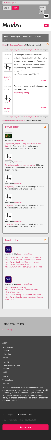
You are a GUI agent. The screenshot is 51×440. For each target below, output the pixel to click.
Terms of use (7, 380)
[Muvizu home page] (11, 24)
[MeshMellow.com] (24, 415)
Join (15, 8)
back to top (25, 427)
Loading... (9, 329)
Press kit (5, 362)
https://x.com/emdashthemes (17, 264)
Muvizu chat (12, 240)
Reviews (5, 368)
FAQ (5, 40)
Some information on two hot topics (20, 165)
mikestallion (18, 162)
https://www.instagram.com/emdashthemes (23, 294)
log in (11, 50)
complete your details (31, 50)
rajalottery (20, 140)
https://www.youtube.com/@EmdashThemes (23, 267)
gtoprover (7, 77)
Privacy (5, 377)
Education (6, 354)
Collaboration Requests (16, 45)
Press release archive (11, 365)
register (17, 50)
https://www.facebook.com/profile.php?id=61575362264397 (21, 291)
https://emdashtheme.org (15, 287)
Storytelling (10, 186)
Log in (6, 8)
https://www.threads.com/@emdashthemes (23, 259)
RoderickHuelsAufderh (24, 254)
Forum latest (12, 126)
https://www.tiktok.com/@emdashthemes (22, 262)
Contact (5, 351)
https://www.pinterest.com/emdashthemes (23, 257)
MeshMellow (7, 347)
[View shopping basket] (46, 15)
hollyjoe (7, 108)
